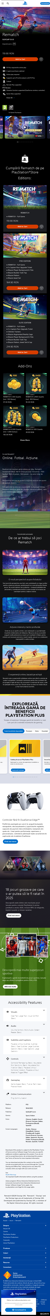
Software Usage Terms (44, 1302)
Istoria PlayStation (9, 1243)
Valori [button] (5, 1253)
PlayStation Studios (9, 1234)
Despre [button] (6, 1225)
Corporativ (6, 1240)
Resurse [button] (6, 1262)
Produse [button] (6, 1248)
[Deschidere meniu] (2, 3)
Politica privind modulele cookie (36, 1303)
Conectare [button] (7, 1267)
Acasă (5, 1220)
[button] (25, 127)
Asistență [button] (7, 1258)
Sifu (32, 469)
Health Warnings (11, 1175)
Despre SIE (6, 1229)
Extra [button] (37, 731)
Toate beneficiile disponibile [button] (13, 731)
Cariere (5, 1231)
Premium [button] (29, 731)
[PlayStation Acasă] (25, 3)
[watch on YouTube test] (39, 135)
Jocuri (11, 1220)
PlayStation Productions (10, 1237)
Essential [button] (45, 731)
